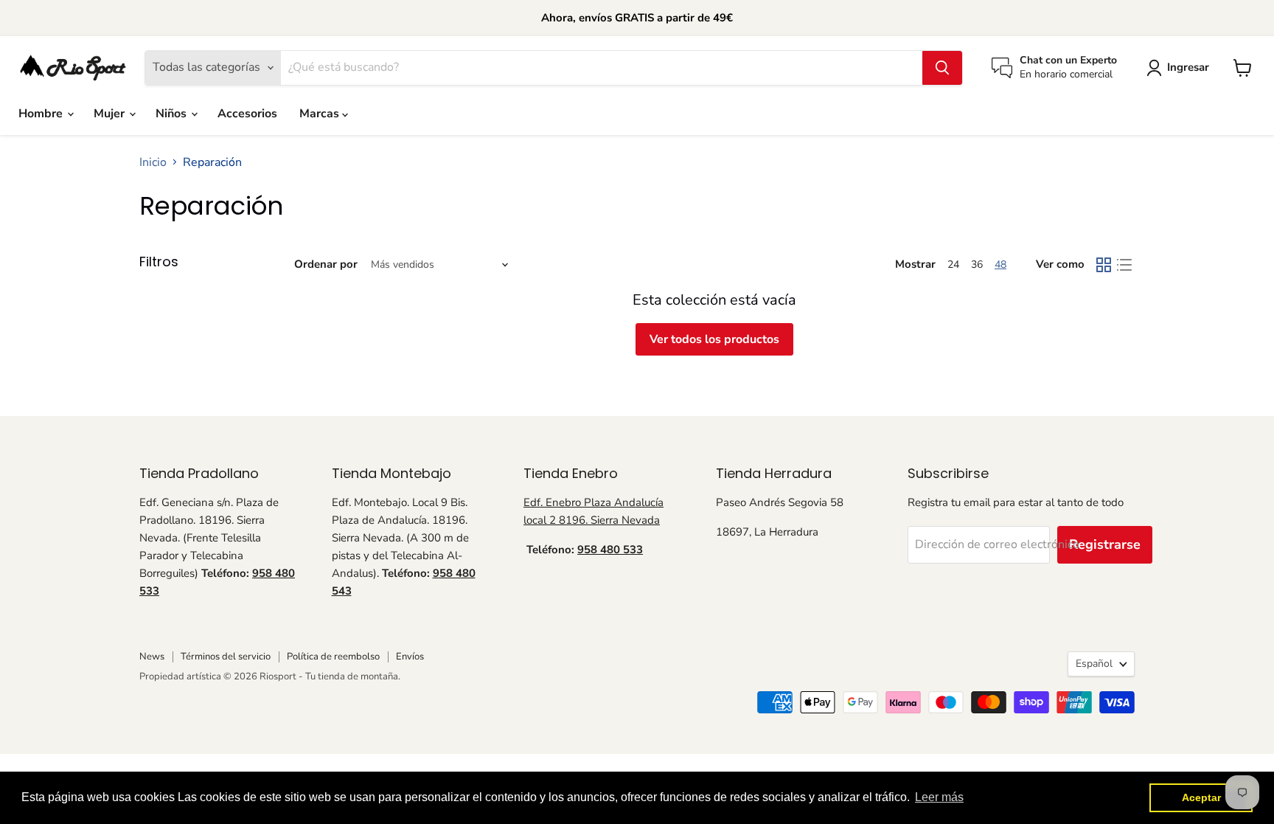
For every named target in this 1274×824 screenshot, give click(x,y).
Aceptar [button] (1201, 797)
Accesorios (247, 113)
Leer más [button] (939, 797)
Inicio (153, 162)
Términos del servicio (226, 656)
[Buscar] (942, 68)
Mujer (111, 113)
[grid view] (1103, 265)
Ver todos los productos (714, 339)
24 (953, 264)
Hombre (42, 113)
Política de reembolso (333, 656)
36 (977, 264)
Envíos (410, 656)
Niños (172, 113)
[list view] (1124, 265)
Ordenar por (326, 264)
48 (1000, 264)
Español (1094, 664)
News (151, 656)
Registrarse (1105, 544)
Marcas (320, 113)
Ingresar (1188, 67)
